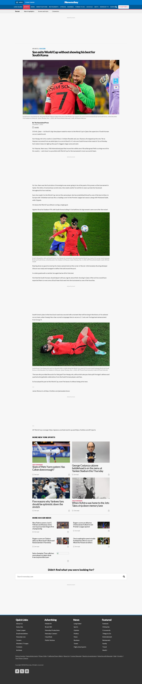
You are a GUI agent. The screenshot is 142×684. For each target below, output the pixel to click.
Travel (104, 647)
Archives (19, 650)
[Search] (124, 576)
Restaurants (53, 7)
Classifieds (48, 637)
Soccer (17, 11)
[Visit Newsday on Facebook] (17, 671)
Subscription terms (32, 656)
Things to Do (80, 7)
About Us (19, 623)
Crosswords (106, 630)
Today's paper (21, 630)
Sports (26, 7)
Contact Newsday (76, 656)
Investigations (41, 7)
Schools (90, 7)
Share (36, 127)
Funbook (105, 623)
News (33, 7)
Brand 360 (48, 627)
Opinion (63, 7)
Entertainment (107, 637)
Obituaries (106, 627)
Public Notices (50, 640)
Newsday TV (104, 7)
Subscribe (19, 627)
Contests (19, 647)
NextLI (104, 650)
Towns (76, 643)
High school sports (80, 647)
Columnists (55, 11)
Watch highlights (29, 11)
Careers (18, 640)
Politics (76, 633)
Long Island (18, 7)
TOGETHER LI (123, 7)
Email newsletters (22, 633)
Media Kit (48, 623)
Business (71, 7)
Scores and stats (43, 11)
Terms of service (20, 656)
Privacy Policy (43, 656)
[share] (69, 474)
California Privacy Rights (55, 656)
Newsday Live (21, 637)
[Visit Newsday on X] (22, 671)
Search (112, 7)
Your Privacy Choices (21, 658)
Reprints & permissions (90, 656)
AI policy (120, 656)
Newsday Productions (52, 630)
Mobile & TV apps (22, 643)
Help (115, 656)
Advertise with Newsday (105, 656)
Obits (96, 7)
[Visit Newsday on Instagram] (27, 671)
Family (104, 643)
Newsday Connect (51, 633)
